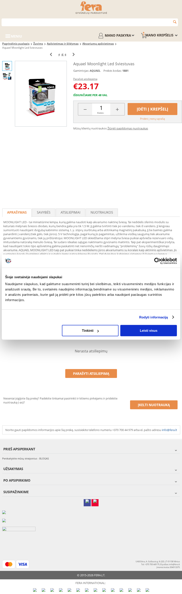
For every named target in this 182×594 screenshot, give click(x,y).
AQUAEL (95, 71)
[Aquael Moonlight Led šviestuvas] (41, 93)
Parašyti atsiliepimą (85, 79)
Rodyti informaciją (153, 317)
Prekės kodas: (112, 71)
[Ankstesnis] (51, 54)
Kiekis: (100, 112)
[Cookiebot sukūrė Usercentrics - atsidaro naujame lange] (157, 261)
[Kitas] (73, 54)
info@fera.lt (169, 430)
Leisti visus (148, 330)
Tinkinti (87, 330)
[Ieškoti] (175, 21)
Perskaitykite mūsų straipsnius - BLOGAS (25, 458)
